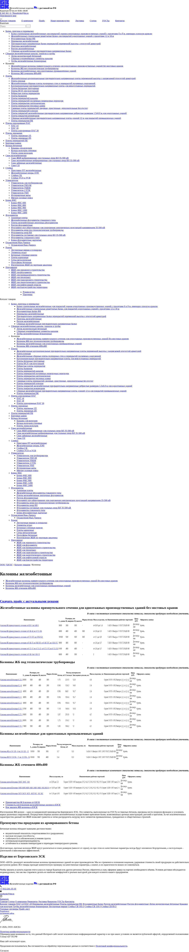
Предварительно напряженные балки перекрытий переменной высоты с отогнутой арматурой (56, 43)
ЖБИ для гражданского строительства (29, 280)
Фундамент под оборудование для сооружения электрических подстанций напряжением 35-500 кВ (58, 227)
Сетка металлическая (21, 260)
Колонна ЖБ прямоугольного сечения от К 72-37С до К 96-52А (21, 637)
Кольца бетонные (14, 145)
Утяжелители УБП (20, 193)
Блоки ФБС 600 (18, 203)
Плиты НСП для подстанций (25, 91)
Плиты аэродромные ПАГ (18, 123)
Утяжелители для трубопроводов (26, 183)
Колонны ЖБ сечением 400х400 (26, 73)
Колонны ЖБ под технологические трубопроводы (35, 68)
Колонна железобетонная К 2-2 (11, 703)
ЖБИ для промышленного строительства (30, 275)
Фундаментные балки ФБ (23, 38)
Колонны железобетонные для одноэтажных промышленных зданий (43, 71)
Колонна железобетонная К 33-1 (11, 708)
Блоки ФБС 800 (18, 205)
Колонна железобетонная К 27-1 (11, 714)
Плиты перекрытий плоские (24, 111)
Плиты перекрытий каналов (24, 98)
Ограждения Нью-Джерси (18, 242)
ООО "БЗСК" (6, 565)
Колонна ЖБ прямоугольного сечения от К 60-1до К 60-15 (20, 654)
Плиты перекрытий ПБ (17, 140)
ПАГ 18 (14, 128)
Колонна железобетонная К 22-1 (11, 720)
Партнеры (27, 294)
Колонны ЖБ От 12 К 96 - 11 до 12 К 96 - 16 (15, 757)
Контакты (120, 20)
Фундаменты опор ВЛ (21, 232)
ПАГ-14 (20, 904)
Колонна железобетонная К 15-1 (11, 726)
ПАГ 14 (14, 125)
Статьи (93, 20)
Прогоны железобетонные (23, 46)
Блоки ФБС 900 (18, 208)
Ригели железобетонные (22, 48)
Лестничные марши (58, 906)
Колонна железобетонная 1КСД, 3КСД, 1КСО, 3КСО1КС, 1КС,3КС (21, 793)
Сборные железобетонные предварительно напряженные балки (41, 51)
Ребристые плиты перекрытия (25, 93)
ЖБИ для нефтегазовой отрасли (26, 285)
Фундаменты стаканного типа (25, 237)
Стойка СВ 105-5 (76, 906)
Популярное (11, 267)
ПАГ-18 (28, 904)
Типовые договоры (9, 909)
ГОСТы (105, 20)
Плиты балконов (19, 96)
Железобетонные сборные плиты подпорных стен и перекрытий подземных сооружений (53, 83)
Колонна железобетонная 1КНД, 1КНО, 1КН (15, 782)
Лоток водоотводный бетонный (26, 56)
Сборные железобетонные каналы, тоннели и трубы (30, 53)
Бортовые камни (13, 143)
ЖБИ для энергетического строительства (30, 282)
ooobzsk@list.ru (21, 13)
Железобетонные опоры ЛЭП (25, 173)
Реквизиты (32, 901)
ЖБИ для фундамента (21, 272)
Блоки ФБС (11, 200)
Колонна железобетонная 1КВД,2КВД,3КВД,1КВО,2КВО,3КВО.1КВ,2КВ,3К (24, 787)
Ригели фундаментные (22, 225)
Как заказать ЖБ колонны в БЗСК (21, 807)
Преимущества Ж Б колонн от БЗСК (23, 802)
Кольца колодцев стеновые (24, 150)
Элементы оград (19, 252)
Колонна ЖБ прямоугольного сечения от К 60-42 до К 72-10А (21, 631)
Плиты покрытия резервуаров (25, 116)
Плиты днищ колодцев (22, 153)
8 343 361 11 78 (7, 13)
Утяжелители (12, 180)
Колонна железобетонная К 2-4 (11, 685)
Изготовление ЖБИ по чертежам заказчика (31, 265)
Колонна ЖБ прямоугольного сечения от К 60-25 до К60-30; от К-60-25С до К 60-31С (29, 642)
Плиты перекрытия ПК (22, 121)
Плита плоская (18, 81)
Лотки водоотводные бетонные (164, 904)
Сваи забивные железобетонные (26, 163)
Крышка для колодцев (21, 148)
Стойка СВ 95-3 (108, 906)
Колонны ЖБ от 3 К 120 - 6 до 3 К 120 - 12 (14, 751)
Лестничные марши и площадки (26, 250)
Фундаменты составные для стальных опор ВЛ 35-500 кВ (38, 235)
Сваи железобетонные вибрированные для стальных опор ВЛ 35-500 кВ (45, 160)
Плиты (9, 76)
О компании (27, 20)
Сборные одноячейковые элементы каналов (32, 58)
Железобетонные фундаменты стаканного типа (33, 220)
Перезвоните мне (8, 16)
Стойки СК (16, 175)
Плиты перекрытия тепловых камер (28, 106)
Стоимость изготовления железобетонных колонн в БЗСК (33, 805)
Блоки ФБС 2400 (19, 213)
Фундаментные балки (93, 904)
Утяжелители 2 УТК (20, 190)
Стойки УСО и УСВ (20, 178)
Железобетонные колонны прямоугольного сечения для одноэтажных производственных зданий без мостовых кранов (67, 66)
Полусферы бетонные (21, 262)
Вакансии (52, 901)
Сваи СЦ (15, 165)
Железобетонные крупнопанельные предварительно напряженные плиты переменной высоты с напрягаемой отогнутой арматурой (73, 78)
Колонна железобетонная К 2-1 (11, 697)
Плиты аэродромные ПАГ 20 (25, 130)
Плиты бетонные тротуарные (25, 88)
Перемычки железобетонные (24, 41)
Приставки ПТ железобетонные (26, 170)
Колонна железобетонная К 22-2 (11, 679)
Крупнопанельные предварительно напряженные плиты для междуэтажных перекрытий (53, 86)
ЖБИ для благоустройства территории (29, 287)
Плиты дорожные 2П (21, 138)
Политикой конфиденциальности (111, 946)
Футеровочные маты (21, 195)
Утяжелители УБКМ (20, 188)
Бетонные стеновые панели (24, 255)
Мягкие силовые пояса (22, 198)
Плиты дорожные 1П (21, 135)
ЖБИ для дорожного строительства (28, 270)
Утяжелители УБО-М (21, 185)
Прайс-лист (24, 909)
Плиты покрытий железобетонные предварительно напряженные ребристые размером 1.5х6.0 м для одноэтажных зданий (69, 113)
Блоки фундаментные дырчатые (26, 240)
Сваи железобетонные (16, 155)
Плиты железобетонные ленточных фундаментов (34, 222)
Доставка (79, 20)
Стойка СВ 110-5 (93, 906)
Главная (3, 901)
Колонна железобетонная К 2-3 (11, 691)
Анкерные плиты (19, 217)
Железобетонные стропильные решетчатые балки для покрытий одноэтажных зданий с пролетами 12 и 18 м (62, 36)
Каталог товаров (8, 20)
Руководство (29, 292)
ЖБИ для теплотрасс (21, 277)
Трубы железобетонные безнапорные (28, 61)
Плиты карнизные (19, 257)
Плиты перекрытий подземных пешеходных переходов (37, 101)
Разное (9, 247)
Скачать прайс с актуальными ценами (29, 601)
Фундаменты (12, 215)
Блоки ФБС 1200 (19, 210)
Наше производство (60, 20)
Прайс (42, 20)
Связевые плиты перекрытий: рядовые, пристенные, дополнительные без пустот (49, 108)
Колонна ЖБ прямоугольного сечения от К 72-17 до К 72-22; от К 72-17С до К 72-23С (29, 648)
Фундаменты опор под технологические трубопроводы (37, 230)
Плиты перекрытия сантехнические (28, 103)
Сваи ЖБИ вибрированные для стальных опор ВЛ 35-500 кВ (40, 158)
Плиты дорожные (14, 133)
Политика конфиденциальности (15, 931)
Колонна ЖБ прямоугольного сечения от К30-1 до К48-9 (19, 625)
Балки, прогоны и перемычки (20, 31)
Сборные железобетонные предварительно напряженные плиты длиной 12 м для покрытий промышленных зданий (66, 118)
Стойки (9, 168)
